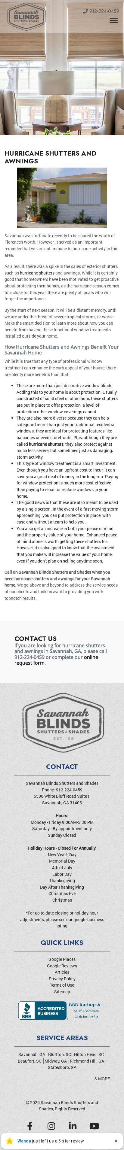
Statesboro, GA (62, 1067)
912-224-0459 (103, 11)
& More (102, 1079)
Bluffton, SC (59, 1054)
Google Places (62, 959)
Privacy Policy (62, 979)
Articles (62, 972)
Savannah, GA (31, 1054)
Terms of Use (62, 985)
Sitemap (62, 991)
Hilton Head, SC (89, 1054)
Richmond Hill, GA (87, 1061)
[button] (9, 67)
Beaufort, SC (30, 1061)
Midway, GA (56, 1061)
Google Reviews (62, 966)
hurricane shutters (37, 273)
